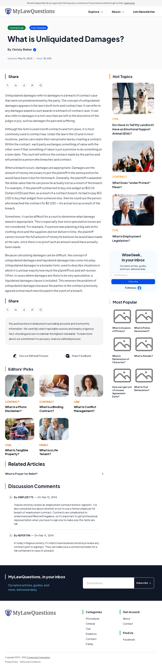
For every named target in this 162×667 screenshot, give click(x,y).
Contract (12, 401)
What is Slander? (143, 355)
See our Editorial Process (33, 355)
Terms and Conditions (30, 662)
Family (43, 445)
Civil (8, 445)
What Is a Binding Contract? (51, 409)
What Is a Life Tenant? (48, 452)
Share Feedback (81, 355)
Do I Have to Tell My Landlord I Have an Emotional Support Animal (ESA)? (133, 129)
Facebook (129, 639)
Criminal (90, 623)
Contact (128, 623)
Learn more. (129, 3)
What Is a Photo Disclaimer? (16, 409)
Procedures (93, 618)
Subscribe (133, 281)
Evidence (91, 633)
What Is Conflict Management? (85, 409)
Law (76, 401)
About (126, 618)
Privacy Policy (11, 662)
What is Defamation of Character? (120, 359)
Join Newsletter (144, 11)
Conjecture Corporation (38, 657)
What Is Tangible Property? (16, 452)
